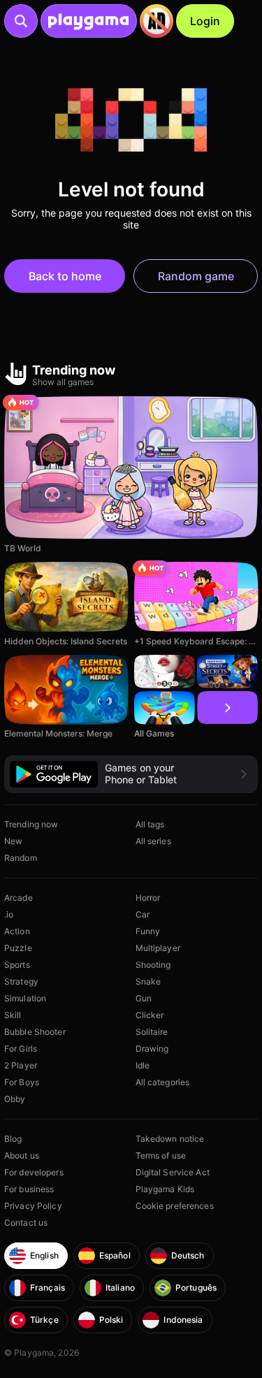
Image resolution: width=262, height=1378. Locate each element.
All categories (163, 1082)
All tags (150, 824)
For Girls (20, 1048)
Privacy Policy (33, 1206)
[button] (131, 773)
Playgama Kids (165, 1189)
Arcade (18, 897)
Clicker (150, 1015)
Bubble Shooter (35, 1032)
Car (143, 914)
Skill (13, 1015)
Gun (144, 998)
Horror (148, 897)
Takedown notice (170, 1138)
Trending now (31, 824)
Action (17, 931)
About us (21, 1155)
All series (153, 841)
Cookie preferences (175, 1206)
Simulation (25, 998)
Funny (148, 931)
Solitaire (152, 1032)
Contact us (26, 1222)
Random (20, 858)
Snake (148, 981)
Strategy (21, 981)
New (13, 841)
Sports (17, 964)
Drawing (152, 1048)
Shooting (153, 964)
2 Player (20, 1065)
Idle (143, 1065)
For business (29, 1189)
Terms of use (161, 1155)
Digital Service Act (173, 1172)
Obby (14, 1099)
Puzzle (18, 948)
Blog (13, 1138)
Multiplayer (158, 948)
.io (8, 914)
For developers (34, 1172)
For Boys (21, 1082)
